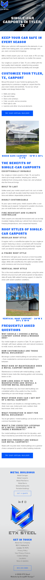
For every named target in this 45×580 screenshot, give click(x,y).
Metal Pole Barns (22, 481)
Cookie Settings (22, 556)
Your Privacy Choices (22, 553)
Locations (22, 558)
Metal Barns (22, 483)
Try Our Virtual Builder (17, 113)
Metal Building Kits (22, 486)
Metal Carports (22, 478)
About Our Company (22, 543)
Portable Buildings (22, 488)
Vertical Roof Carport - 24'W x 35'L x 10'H (22, 319)
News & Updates (23, 561)
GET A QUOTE (22, 493)
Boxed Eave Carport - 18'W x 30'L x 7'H (22, 157)
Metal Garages (22, 475)
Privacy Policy (22, 551)
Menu (38, 5)
